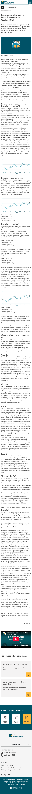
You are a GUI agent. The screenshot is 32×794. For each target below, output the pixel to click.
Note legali (22, 784)
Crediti (16, 784)
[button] (30, 2)
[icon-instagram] (5, 775)
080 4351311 (10, 766)
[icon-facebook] (1, 775)
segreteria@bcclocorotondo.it (13, 768)
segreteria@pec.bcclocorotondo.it (12, 770)
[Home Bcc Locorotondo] (7, 2)
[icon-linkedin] (9, 775)
